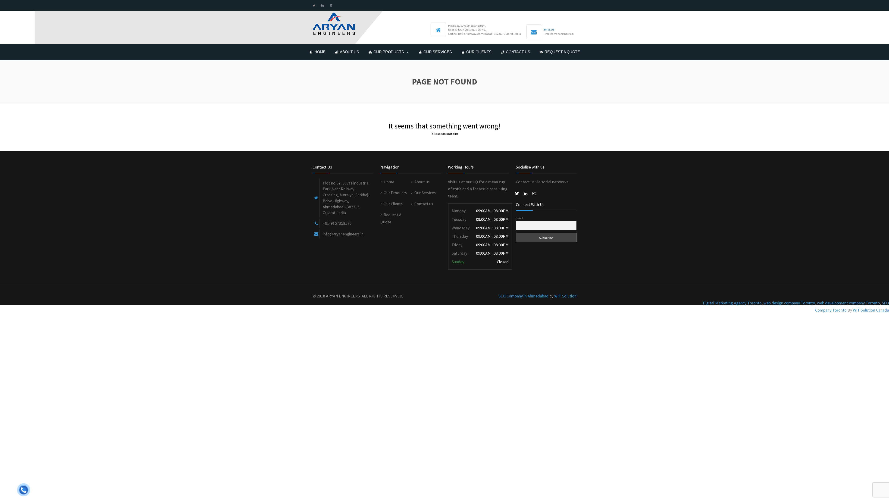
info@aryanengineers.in (343, 234)
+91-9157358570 (337, 223)
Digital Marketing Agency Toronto (732, 303)
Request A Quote (562, 52)
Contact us (518, 52)
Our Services (437, 52)
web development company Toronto (848, 303)
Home (320, 52)
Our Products (388, 52)
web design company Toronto (789, 303)
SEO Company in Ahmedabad (523, 296)
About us (349, 52)
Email (519, 218)
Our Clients (478, 52)
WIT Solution (565, 296)
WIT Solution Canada (871, 310)
